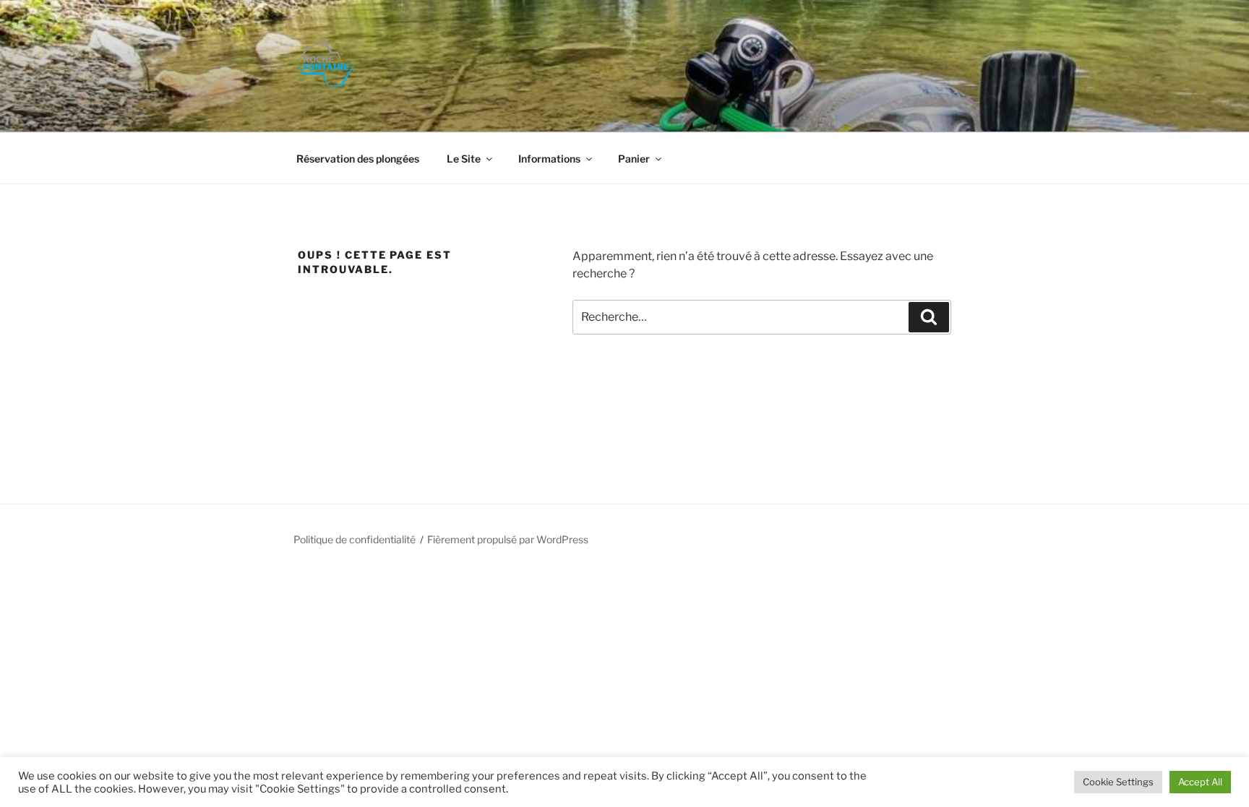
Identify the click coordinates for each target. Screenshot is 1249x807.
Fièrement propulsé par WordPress (507, 539)
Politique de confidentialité (354, 539)
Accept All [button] (1200, 781)
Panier (634, 158)
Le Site (464, 158)
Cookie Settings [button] (1118, 781)
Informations (549, 158)
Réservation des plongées (357, 158)
